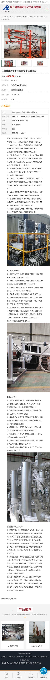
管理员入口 (30, 663)
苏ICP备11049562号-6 (21, 657)
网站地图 (38, 663)
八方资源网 (14, 663)
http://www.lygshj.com (8, 599)
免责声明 (22, 663)
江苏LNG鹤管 (13, 646)
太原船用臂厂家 (37, 646)
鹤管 (25, 16)
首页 (11, 16)
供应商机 (18, 16)
